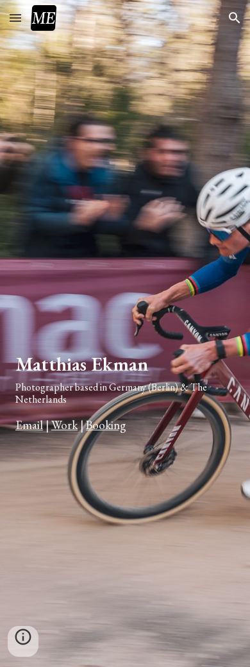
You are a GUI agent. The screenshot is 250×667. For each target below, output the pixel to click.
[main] (125, 378)
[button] (15, 17)
